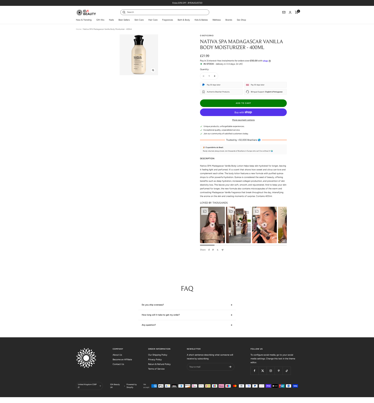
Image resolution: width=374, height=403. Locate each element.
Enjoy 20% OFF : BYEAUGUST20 (187, 3)
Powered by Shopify (132, 385)
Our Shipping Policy (157, 355)
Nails (111, 20)
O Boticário (207, 35)
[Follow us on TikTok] (287, 371)
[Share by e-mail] (222, 250)
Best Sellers (124, 20)
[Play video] (212, 225)
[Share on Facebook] (209, 250)
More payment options (243, 120)
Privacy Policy (155, 359)
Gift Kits (100, 20)
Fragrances (167, 20)
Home (78, 29)
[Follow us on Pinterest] (279, 371)
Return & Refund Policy (159, 364)
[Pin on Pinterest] (213, 250)
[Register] (230, 367)
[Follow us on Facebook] (255, 371)
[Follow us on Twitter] (263, 371)
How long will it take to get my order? (161, 315)
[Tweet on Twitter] (217, 250)
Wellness (216, 20)
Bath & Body (184, 20)
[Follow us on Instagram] (271, 371)
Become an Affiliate (122, 359)
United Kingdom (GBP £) (87, 385)
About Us (117, 355)
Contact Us (118, 364)
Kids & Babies (201, 20)
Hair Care (152, 20)
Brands (228, 20)
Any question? (149, 325)
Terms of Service (156, 369)
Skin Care (139, 20)
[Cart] (296, 12)
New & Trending (84, 20)
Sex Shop (241, 20)
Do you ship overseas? (153, 304)
